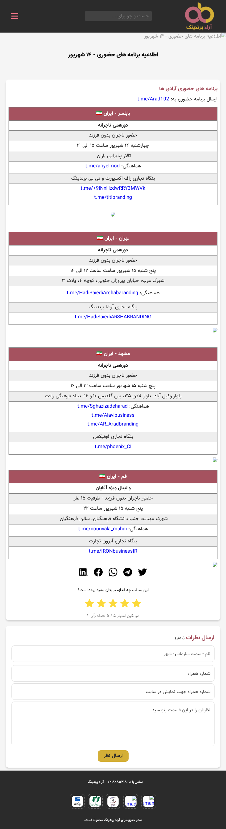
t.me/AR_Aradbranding (113, 424)
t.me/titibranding (113, 197)
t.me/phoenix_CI (113, 447)
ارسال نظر (113, 756)
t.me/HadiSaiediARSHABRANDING (113, 317)
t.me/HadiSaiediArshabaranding (102, 293)
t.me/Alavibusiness (113, 415)
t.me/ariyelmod (102, 166)
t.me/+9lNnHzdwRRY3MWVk (113, 188)
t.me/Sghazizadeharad (102, 406)
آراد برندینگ (96, 782)
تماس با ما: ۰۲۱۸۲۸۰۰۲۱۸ (125, 782)
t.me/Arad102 (153, 99)
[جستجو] (87, 16)
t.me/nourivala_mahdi (102, 529)
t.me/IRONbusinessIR (113, 551)
